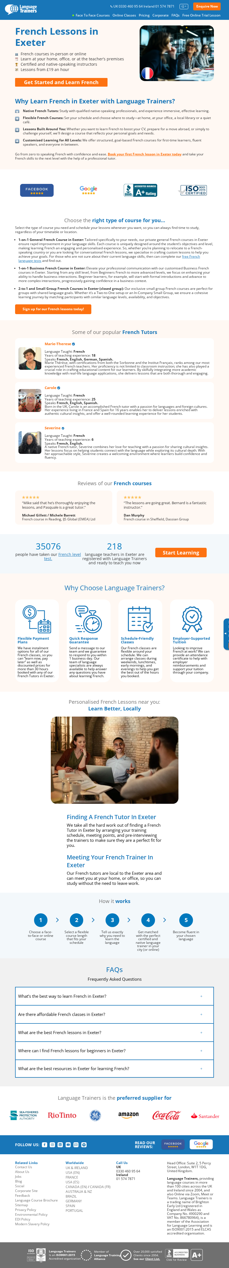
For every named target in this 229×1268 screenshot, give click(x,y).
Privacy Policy (25, 1209)
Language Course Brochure (36, 1200)
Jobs (18, 1176)
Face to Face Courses (93, 15)
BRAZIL (71, 1196)
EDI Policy (22, 1219)
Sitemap (21, 1205)
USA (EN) (73, 1172)
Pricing (144, 15)
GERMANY (74, 1201)
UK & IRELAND (77, 1167)
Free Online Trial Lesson (201, 15)
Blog (18, 1181)
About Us (22, 1171)
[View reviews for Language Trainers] (183, 1255)
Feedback (22, 1195)
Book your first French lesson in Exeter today (145, 154)
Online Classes (124, 15)
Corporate (160, 15)
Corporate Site (26, 1190)
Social (19, 1186)
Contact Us (23, 1167)
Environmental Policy (31, 1214)
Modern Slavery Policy (32, 1224)
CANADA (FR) (100, 1186)
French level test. (62, 556)
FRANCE (72, 1177)
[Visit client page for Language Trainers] (142, 1255)
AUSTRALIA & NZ (79, 1191)
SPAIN (70, 1205)
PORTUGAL (74, 1210)
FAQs (175, 15)
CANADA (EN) (76, 1186)
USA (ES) (72, 1182)
